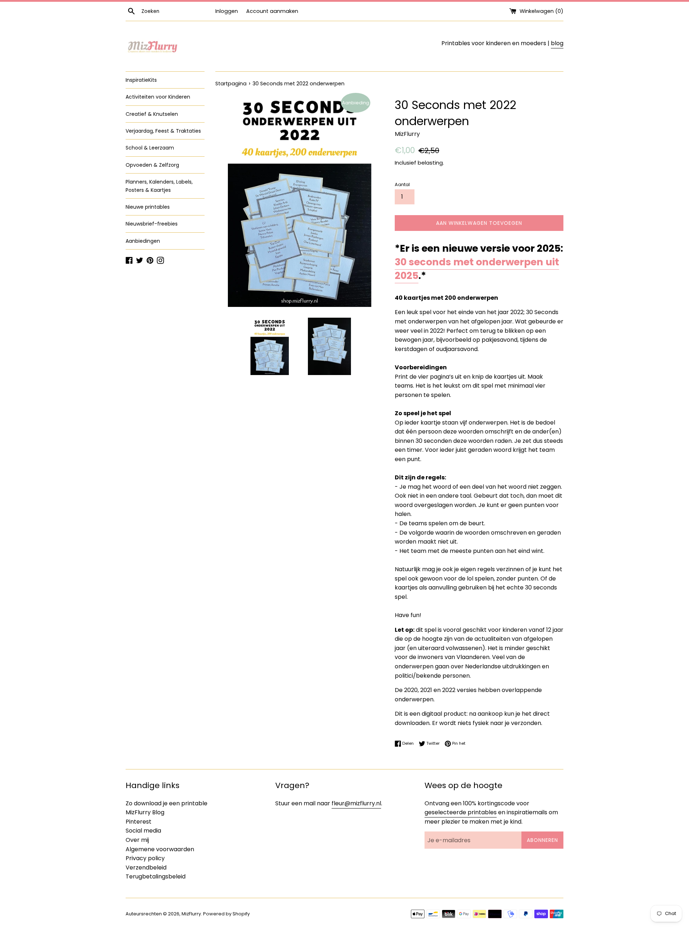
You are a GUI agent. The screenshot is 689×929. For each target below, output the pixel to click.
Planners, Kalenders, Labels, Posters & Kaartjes (159, 185)
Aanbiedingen (143, 241)
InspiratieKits (141, 80)
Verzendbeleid (146, 867)
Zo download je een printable (166, 803)
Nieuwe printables (148, 206)
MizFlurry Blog (145, 812)
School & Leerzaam (150, 147)
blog (557, 43)
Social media (143, 830)
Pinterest (138, 821)
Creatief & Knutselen (152, 114)
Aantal (402, 184)
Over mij (137, 840)
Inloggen (226, 11)
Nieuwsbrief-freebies (152, 223)
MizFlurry (191, 914)
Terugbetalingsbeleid (156, 876)
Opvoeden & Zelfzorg (152, 165)
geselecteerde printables (461, 812)
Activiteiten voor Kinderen (158, 96)
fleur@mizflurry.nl (356, 803)
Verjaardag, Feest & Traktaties (163, 130)
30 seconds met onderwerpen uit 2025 (477, 268)
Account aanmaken (272, 11)
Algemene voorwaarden (160, 849)
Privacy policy (145, 858)
